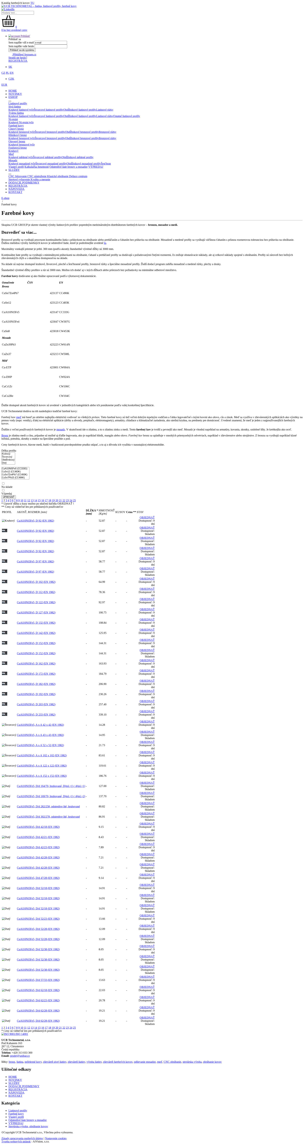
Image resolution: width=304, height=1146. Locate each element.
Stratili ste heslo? (17, 57)
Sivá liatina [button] (14, 106)
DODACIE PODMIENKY (23, 182)
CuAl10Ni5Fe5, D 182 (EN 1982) (36, 683)
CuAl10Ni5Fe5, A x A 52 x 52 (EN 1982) (40, 745)
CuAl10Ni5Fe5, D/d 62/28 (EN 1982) (38, 1010)
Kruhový (13, 150)
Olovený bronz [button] (16, 141)
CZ (3, 72)
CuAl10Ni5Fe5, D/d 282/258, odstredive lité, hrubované (48, 806)
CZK (11, 78)
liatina (20, 1061)
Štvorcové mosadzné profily (50, 163)
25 (74, 500)
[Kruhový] (8, 453)
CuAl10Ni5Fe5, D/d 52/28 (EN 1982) (38, 928)
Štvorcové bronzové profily (50, 131)
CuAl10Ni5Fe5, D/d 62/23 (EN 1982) (38, 1000)
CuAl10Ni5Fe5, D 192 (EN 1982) (36, 694)
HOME (12, 90)
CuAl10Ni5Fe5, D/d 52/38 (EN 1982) (38, 949)
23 (67, 500)
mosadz (60, 429)
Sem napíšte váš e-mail (21, 42)
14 (35, 500)
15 (39, 500)
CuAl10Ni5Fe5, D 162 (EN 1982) (36, 663)
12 (28, 500)
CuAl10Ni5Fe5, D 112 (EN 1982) (36, 592)
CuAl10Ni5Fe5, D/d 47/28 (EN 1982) (38, 877)
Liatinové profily (17, 1110)
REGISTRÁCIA (17, 60)
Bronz (4, 435)
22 (63, 500)
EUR (4, 84)
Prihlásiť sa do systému (22, 50)
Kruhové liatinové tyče (21, 109)
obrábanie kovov (212, 1061)
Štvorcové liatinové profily (48, 109)
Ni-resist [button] (13, 119)
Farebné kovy (16, 1113)
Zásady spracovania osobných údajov (22, 1138)
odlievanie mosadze (145, 1061)
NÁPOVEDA (16, 188)
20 (56, 500)
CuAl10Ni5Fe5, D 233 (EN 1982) (36, 714)
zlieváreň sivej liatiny (54, 1061)
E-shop (5, 198)
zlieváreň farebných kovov (117, 1061)
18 (49, 500)
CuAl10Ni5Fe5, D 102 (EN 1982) (36, 581)
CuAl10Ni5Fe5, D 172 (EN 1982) (36, 673)
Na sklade (6, 486)
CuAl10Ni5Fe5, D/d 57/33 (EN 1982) (38, 979)
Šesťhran (106, 163)
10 (21, 500)
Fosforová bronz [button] (17, 147)
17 (46, 500)
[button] (19, 35)
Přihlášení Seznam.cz (24, 54)
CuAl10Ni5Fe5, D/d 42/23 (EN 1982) (38, 847)
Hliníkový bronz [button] (17, 135)
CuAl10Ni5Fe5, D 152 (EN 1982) (36, 643)
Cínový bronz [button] (16, 128)
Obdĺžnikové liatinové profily (79, 109)
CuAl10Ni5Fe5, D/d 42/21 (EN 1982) (38, 837)
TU (32, 2)
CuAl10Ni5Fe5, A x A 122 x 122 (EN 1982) (42, 765)
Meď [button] (11, 154)
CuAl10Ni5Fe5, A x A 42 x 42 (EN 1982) (40, 724)
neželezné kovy (33, 1061)
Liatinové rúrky (104, 109)
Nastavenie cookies (55, 1138)
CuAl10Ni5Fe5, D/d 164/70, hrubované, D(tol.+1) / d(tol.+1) (51, 786)
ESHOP (13, 97)
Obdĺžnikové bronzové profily (82, 131)
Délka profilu (8, 450)
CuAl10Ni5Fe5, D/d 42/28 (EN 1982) (38, 857)
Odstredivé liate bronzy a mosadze (68, 166)
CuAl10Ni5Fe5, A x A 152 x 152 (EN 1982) (42, 775)
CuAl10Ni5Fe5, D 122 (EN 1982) (36, 602)
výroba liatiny (94, 1061)
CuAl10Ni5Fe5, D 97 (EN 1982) (35, 561)
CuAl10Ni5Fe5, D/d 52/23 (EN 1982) (38, 918)
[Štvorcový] (8, 456)
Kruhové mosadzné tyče (21, 163)
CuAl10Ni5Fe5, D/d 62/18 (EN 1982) (38, 990)
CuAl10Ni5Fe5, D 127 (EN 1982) (36, 612)
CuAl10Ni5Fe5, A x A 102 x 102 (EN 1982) (42, 755)
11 (25, 500)
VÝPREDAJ (95, 166)
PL (7, 72)
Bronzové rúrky (107, 131)
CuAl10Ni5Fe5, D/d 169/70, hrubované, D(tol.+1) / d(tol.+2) (51, 796)
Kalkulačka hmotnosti (36, 166)
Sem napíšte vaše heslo (21, 46)
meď (18, 417)
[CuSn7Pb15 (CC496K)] (15, 477)
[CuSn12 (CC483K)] (15, 471)
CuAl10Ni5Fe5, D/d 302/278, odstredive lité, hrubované (48, 816)
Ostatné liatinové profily (126, 116)
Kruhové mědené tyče (20, 157)
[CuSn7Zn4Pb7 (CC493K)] (15, 474)
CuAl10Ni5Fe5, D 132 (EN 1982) (36, 622)
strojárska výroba (192, 1061)
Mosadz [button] (12, 160)
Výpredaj (6, 493)
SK (10, 66)
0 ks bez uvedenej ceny (14, 30)
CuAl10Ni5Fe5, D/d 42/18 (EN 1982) (38, 826)
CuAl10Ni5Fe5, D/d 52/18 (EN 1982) (38, 888)
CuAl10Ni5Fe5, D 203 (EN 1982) (36, 704)
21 (60, 500)
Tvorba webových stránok (16, 1141)
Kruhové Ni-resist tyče (21, 122)
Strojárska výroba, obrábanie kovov (28, 1126)
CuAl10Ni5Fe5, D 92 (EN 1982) (35, 520)
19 (53, 500)
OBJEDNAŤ (147, 517)
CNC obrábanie (172, 1061)
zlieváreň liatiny (76, 1061)
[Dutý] (8, 462)
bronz (12, 1061)
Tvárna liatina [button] (16, 112)
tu (105, 242)
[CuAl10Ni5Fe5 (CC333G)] (15, 468)
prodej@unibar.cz (20, 1055)
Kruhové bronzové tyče (21, 131)
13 (32, 500)
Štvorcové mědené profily (47, 157)
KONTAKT (15, 192)
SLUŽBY (14, 169)
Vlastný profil (16, 166)
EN (12, 72)
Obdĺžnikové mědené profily (77, 157)
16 (42, 500)
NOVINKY (15, 93)
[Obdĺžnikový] (8, 459)
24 (70, 500)
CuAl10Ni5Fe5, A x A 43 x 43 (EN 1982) (40, 734)
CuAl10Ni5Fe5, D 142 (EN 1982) (36, 632)
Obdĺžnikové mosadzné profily (83, 163)
